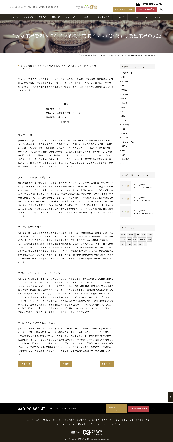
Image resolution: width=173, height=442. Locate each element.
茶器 (129, 239)
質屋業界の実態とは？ (56, 117)
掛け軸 (150, 235)
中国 (123, 129)
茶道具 (124, 90)
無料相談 (125, 159)
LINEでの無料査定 (146, 9)
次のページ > (107, 364)
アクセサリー (126, 120)
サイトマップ (116, 424)
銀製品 (124, 98)
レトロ (128, 244)
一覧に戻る (66, 364)
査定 (123, 163)
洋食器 (124, 103)
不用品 (124, 133)
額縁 (123, 107)
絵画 (134, 239)
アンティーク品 (127, 142)
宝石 (123, 111)
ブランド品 (125, 137)
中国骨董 (142, 239)
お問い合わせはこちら (124, 9)
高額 (149, 239)
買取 (123, 85)
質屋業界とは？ (53, 108)
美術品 (124, 146)
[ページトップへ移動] (153, 408)
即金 (122, 244)
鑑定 (134, 244)
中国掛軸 (125, 124)
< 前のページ (25, 364)
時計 (123, 77)
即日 (123, 116)
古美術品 (131, 235)
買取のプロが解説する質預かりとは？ (63, 113)
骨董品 (124, 150)
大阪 (137, 235)
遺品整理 (125, 81)
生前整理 (125, 94)
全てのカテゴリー (128, 73)
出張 (123, 154)
